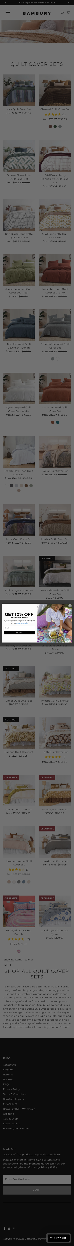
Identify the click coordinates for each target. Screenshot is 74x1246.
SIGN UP (19, 632)
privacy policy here (22, 623)
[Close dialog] (69, 605)
